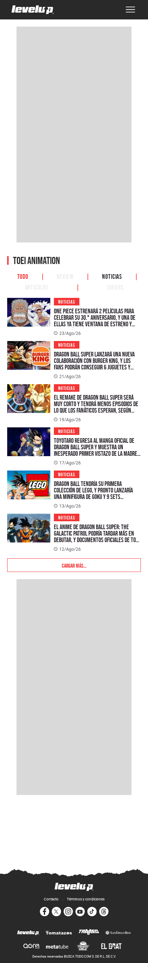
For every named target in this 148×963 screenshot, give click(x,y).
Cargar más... (74, 565)
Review (65, 276)
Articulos (36, 286)
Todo (23, 276)
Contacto (51, 898)
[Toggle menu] (130, 10)
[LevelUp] (28, 933)
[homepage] (32, 9)
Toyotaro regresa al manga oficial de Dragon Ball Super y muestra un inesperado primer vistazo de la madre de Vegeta (95, 450)
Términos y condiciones (86, 898)
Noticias (112, 276)
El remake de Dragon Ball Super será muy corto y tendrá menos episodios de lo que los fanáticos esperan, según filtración (96, 407)
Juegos (115, 286)
